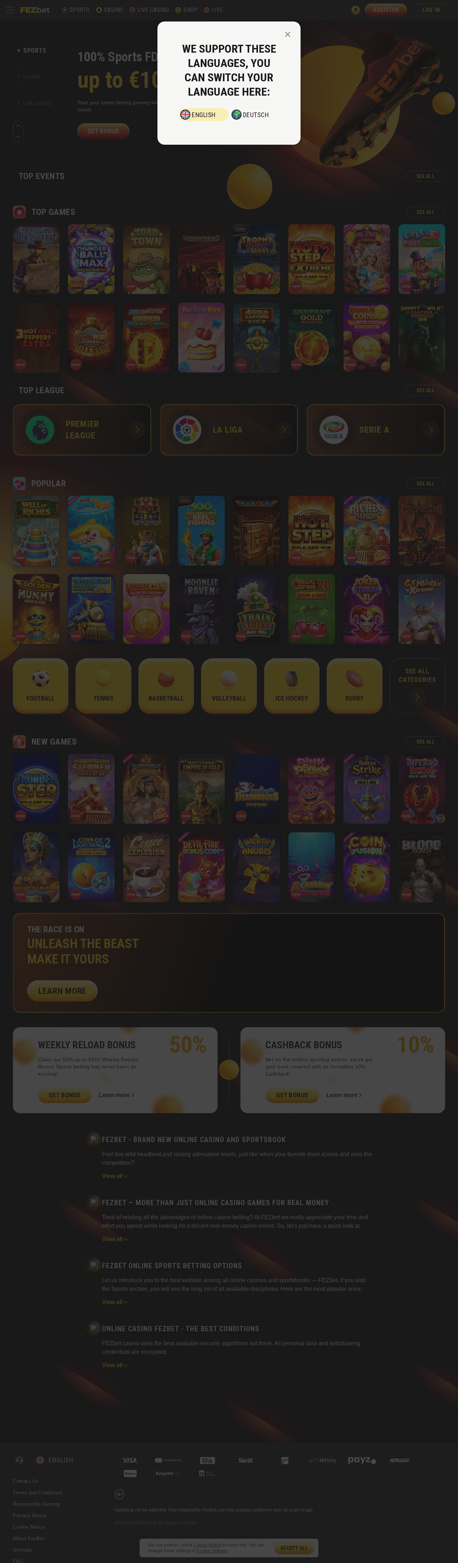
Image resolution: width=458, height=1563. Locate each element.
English (204, 115)
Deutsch (256, 115)
